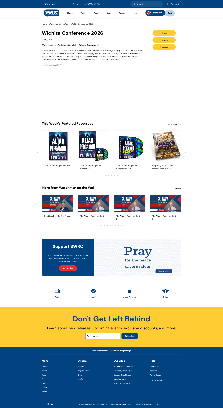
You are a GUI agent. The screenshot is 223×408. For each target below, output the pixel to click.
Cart (170, 13)
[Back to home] (51, 13)
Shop (109, 13)
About (44, 391)
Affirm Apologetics (122, 383)
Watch (44, 371)
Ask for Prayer (156, 375)
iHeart (80, 375)
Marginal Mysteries (122, 379)
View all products (173, 124)
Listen (69, 13)
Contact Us (154, 366)
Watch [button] (83, 13)
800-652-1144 (156, 380)
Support (164, 47)
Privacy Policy (140, 404)
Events (45, 383)
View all (178, 188)
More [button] (135, 13)
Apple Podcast (84, 371)
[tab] (106, 175)
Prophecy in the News (123, 371)
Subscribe (129, 336)
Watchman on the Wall (123, 366)
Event (164, 33)
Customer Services (153, 404)
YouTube (81, 379)
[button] (37, 153)
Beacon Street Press (122, 375)
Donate (45, 387)
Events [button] (122, 13)
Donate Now (67, 268)
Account (175, 4)
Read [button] (96, 13)
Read (44, 375)
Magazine (164, 40)
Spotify (81, 366)
